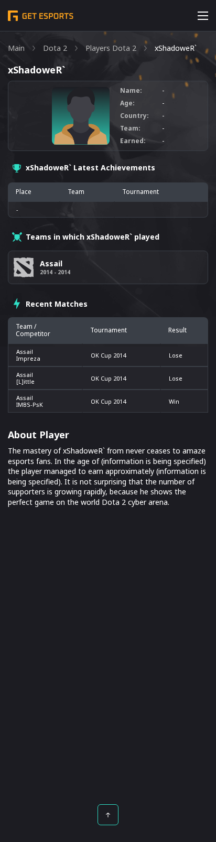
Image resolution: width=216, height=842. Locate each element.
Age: (127, 103)
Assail (24, 351)
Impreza (28, 358)
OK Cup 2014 (108, 355)
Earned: (133, 141)
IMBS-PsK (29, 404)
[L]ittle (25, 381)
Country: (134, 116)
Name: (131, 91)
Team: (130, 128)
